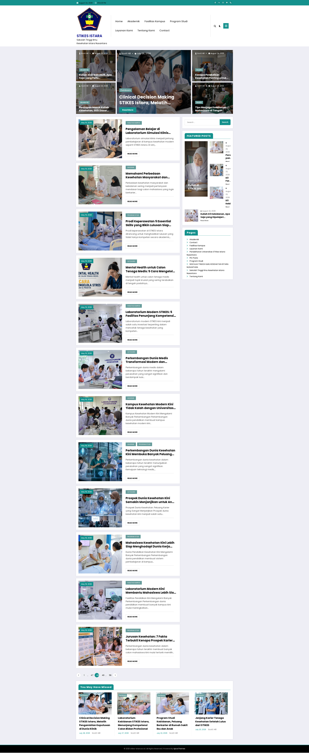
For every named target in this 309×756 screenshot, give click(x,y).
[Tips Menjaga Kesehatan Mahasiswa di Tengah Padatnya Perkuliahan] (212, 98)
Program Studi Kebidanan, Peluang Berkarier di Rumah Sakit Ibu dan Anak (172, 723)
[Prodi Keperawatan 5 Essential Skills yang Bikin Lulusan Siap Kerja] (100, 230)
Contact (164, 30)
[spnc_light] (220, 26)
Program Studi (178, 21)
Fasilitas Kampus (154, 21)
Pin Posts (194, 257)
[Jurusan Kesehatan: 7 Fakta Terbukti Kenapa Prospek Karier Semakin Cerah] (100, 646)
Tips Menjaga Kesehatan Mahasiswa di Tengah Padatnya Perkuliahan (210, 109)
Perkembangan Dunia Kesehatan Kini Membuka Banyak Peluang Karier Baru (150, 452)
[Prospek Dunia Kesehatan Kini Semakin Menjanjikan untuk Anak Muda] (100, 507)
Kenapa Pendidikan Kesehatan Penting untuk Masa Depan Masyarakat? (211, 76)
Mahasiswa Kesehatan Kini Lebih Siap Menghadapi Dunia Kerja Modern (150, 544)
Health (199, 70)
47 (92, 675)
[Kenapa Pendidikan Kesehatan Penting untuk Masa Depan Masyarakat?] (212, 65)
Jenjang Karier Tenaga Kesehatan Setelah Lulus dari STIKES (210, 721)
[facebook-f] (215, 2)
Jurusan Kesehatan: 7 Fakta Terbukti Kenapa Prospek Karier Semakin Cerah (149, 638)
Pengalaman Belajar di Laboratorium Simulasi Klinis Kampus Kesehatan (147, 131)
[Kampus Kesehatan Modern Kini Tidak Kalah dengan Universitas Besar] (100, 415)
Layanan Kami (124, 30)
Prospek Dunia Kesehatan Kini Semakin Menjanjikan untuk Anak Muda (151, 500)
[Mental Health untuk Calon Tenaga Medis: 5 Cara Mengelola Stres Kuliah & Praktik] (100, 277)
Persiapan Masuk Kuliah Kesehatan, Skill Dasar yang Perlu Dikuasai (94, 109)
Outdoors (125, 90)
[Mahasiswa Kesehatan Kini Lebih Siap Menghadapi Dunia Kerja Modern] (100, 553)
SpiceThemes (179, 748)
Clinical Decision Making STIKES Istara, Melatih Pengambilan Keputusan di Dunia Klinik (94, 723)
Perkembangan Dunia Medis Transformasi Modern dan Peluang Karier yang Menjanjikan (150, 360)
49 (103, 675)
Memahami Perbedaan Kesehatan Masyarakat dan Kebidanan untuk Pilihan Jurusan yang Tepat (150, 175)
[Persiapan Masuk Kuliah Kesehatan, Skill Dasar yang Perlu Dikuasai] (96, 98)
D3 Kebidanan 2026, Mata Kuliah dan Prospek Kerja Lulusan (229, 202)
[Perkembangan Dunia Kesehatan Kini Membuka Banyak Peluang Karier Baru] (100, 461)
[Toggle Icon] (226, 26)
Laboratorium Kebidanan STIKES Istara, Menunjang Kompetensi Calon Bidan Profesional (147, 100)
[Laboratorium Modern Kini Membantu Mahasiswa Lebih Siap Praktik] (100, 600)
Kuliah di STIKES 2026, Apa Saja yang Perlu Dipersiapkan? (95, 76)
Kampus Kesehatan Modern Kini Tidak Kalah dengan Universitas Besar (149, 406)
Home (119, 21)
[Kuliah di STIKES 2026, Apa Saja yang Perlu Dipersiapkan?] (96, 65)
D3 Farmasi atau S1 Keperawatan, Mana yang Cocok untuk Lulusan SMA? (229, 179)
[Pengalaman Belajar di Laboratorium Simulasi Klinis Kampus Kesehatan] (100, 138)
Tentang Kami (146, 30)
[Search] (215, 26)
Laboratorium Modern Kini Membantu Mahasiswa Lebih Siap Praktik (151, 590)
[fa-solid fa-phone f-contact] (230, 2)
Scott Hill (84, 53)
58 (110, 675)
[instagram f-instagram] (222, 2)
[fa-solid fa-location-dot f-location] (226, 2)
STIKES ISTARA (89, 35)
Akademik (133, 21)
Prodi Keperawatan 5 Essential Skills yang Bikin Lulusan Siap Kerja (148, 223)
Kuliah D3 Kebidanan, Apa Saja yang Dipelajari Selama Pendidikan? (215, 215)
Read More (127, 110)
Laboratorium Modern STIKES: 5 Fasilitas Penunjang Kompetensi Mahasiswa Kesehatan (150, 314)
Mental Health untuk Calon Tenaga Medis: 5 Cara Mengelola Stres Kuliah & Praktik (150, 269)
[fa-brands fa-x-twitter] (219, 2)
